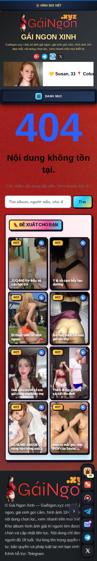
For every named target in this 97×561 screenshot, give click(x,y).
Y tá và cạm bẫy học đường (68, 282)
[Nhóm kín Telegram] (87, 537)
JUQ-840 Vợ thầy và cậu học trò (26, 282)
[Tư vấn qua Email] (87, 524)
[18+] (36, 56)
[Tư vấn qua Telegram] (87, 511)
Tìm (82, 202)
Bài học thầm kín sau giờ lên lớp (68, 337)
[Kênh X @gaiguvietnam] (87, 551)
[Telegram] (44, 56)
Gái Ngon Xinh (48, 37)
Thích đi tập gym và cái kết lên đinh (67, 392)
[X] (60, 56)
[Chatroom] (87, 485)
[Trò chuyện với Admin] (87, 498)
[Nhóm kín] (52, 56)
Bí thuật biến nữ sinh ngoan (26, 337)
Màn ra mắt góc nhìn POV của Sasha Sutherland (68, 447)
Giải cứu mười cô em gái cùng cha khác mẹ (27, 392)
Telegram (36, 553)
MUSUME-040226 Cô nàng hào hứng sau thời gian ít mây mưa (27, 447)
